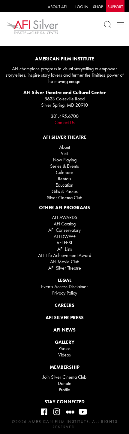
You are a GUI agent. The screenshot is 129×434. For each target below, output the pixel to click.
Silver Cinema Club (64, 197)
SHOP (98, 6)
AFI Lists (64, 249)
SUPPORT (115, 6)
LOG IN (81, 6)
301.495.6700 (65, 116)
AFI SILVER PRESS (65, 317)
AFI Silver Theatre (64, 268)
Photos (64, 348)
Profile (64, 390)
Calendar (64, 172)
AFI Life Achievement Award (64, 255)
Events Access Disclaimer (64, 286)
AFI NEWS (64, 330)
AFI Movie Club (64, 261)
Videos (64, 355)
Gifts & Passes (65, 191)
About (64, 147)
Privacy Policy (64, 293)
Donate (64, 383)
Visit (64, 153)
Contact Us (65, 122)
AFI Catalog (65, 224)
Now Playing (64, 160)
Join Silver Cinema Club (64, 377)
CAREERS (64, 305)
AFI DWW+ (65, 236)
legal (64, 280)
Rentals (64, 179)
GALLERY (64, 342)
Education (65, 185)
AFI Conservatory (64, 230)
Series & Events (64, 166)
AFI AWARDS (64, 217)
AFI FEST (64, 243)
